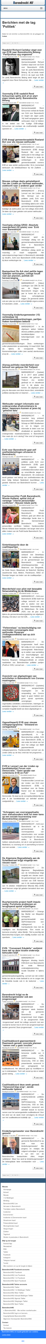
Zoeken (6, 1231)
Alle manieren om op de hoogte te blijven (17, 1266)
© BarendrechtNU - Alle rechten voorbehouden (19, 1310)
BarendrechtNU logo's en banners (15, 1313)
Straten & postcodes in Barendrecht (15, 1237)
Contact (6, 1325)
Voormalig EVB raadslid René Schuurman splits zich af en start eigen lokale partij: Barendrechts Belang (20, 97)
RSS (4, 1249)
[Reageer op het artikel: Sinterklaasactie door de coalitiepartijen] (18, 549)
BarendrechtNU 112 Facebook (14, 1278)
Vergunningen (8, 1229)
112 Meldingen (8, 1198)
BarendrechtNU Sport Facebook (14, 1281)
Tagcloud (6, 1234)
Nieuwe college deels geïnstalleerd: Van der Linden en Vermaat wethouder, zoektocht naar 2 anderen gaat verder (23, 183)
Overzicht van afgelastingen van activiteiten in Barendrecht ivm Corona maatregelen (23, 678)
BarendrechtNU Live (10, 1203)
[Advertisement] (27, 15)
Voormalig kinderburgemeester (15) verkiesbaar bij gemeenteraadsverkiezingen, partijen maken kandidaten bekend (21, 318)
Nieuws (5, 1195)
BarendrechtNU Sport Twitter (13, 1304)
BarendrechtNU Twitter (11, 1287)
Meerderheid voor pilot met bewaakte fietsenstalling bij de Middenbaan (22, 590)
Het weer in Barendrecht (12, 1206)
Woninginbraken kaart (11, 1226)
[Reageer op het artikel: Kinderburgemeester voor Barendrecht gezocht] (17, 1135)
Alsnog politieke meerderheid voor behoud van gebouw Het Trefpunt (20, 366)
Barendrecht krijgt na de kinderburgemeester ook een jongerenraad (17, 997)
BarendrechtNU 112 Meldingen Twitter (16, 1290)
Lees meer (39, 87)
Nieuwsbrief (7, 1246)
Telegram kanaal (9, 1260)
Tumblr (5, 1263)
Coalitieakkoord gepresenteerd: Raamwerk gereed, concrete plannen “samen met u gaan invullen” (21, 1043)
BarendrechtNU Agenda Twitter (14, 1298)
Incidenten (7, 1212)
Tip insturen (7, 1328)
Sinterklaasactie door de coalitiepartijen (15, 545)
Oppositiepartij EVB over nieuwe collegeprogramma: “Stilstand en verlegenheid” (20, 724)
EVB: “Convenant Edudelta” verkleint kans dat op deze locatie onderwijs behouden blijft (22, 950)
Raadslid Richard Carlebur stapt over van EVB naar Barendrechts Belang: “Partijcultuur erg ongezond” (22, 52)
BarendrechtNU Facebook (12, 1272)
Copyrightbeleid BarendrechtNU (14, 1316)
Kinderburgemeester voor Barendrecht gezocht (22, 1132)
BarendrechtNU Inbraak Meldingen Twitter (18, 1295)
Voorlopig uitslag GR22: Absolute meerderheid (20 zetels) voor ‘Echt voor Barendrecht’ (20, 227)
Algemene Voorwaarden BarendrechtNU (17, 1319)
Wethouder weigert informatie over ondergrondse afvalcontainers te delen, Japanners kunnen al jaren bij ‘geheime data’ (21, 407)
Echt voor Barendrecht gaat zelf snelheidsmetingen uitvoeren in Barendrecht (19, 452)
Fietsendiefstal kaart (10, 1223)
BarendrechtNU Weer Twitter (13, 1293)
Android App (7, 1243)
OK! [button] (23, 1341)
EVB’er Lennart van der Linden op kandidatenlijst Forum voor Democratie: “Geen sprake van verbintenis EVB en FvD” (20, 769)
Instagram (6, 1257)
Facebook (6, 1255)
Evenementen (8, 1215)
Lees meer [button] (6, 1335)
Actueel (6, 1192)
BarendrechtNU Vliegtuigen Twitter (15, 1301)
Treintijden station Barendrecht (14, 1209)
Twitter (5, 1252)
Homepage (7, 1189)
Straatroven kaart (9, 1220)
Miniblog (6, 1200)
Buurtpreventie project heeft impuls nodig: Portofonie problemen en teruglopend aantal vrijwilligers (21, 904)
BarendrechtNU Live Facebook (14, 1275)
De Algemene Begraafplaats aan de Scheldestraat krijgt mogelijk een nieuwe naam (21, 860)
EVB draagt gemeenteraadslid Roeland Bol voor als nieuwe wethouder (23, 140)
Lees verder (20, 128)
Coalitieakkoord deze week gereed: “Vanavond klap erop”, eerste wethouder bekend (21, 1087)
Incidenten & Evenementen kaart (14, 1217)
